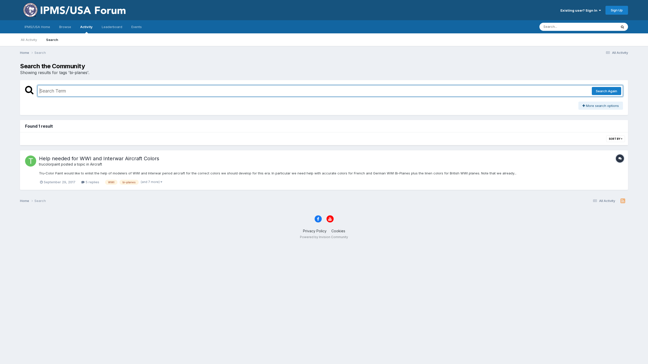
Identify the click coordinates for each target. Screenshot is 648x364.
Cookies (338, 231)
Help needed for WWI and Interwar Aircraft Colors (99, 158)
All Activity (29, 40)
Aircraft (96, 164)
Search (52, 40)
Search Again (606, 91)
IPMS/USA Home (37, 27)
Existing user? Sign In (579, 10)
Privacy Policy (315, 231)
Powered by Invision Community (324, 237)
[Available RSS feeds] (623, 200)
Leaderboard (112, 27)
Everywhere (601, 27)
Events (136, 27)
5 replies (92, 182)
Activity (86, 27)
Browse (65, 27)
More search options (602, 106)
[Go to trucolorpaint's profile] (30, 161)
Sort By (615, 138)
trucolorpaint (49, 164)
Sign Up (617, 10)
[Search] (622, 27)
